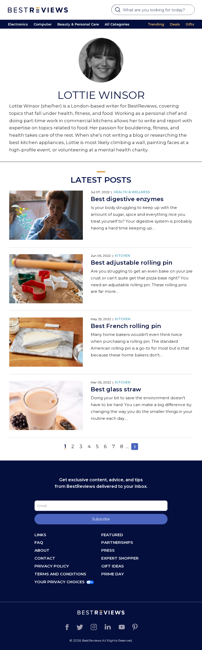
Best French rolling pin (126, 326)
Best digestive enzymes (127, 199)
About (41, 550)
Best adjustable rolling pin (131, 262)
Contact (44, 558)
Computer (43, 24)
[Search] (118, 11)
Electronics (18, 24)
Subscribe (101, 519)
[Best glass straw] (46, 406)
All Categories (117, 24)
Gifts (190, 24)
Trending (156, 24)
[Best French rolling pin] (46, 343)
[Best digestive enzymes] (46, 216)
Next (134, 446)
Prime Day (112, 573)
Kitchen (122, 256)
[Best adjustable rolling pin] (46, 279)
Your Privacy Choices (59, 581)
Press (108, 550)
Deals (175, 24)
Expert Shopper (120, 558)
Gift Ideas (112, 566)
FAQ (38, 542)
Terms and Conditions (60, 573)
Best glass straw (116, 389)
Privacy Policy (51, 566)
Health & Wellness (132, 192)
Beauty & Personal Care (78, 24)
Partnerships (117, 542)
